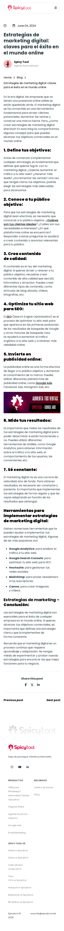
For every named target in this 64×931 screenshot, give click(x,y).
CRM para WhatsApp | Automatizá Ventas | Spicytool (18, 793)
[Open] (55, 8)
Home (8, 77)
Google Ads (44, 383)
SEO (9, 317)
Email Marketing (17, 832)
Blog (20, 77)
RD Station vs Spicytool (19, 902)
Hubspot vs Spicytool (19, 887)
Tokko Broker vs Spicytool (15, 867)
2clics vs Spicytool (18, 857)
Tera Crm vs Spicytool (17, 878)
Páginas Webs (16, 806)
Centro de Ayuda (43, 787)
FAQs (37, 794)
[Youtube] (20, 767)
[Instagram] (12, 767)
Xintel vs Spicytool (18, 850)
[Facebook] (26, 685)
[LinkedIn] (38, 685)
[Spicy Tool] (27, 767)
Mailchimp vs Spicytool (19, 894)
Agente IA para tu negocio (17, 816)
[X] (32, 685)
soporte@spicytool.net (43, 913)
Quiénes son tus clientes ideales (31, 222)
